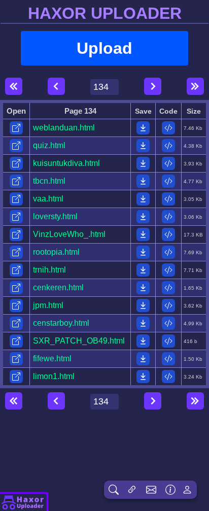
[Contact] (151, 490)
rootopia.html (56, 252)
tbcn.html (49, 181)
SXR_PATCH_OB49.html (79, 340)
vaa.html (48, 198)
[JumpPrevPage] (13, 86)
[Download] (143, 127)
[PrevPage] (56, 86)
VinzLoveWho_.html (69, 234)
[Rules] (170, 490)
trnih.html (49, 269)
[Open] (16, 127)
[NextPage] (152, 86)
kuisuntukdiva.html (66, 163)
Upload (104, 48)
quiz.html (49, 145)
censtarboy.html (61, 323)
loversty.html (55, 216)
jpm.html (48, 305)
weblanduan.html (64, 127)
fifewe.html (52, 358)
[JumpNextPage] (195, 86)
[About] (24, 501)
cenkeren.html (58, 287)
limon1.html (54, 376)
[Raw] (168, 127)
